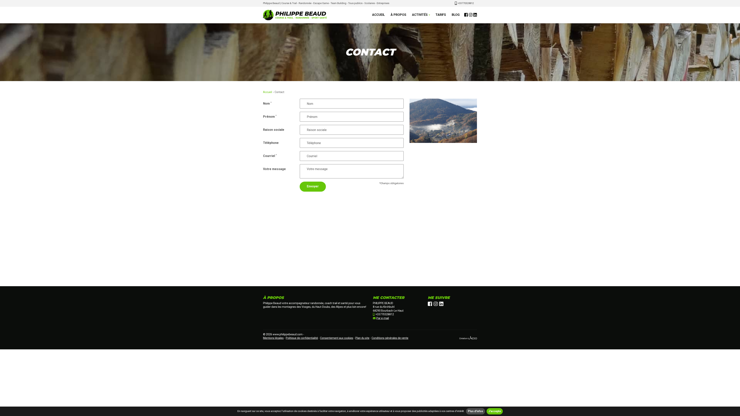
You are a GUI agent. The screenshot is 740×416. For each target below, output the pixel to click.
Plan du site (362, 338)
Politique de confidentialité (302, 338)
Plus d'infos (475, 411)
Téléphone (271, 143)
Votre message (274, 169)
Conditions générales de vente (390, 338)
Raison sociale (273, 130)
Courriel (270, 156)
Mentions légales (273, 338)
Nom (267, 103)
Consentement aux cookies (336, 338)
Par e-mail (382, 318)
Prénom (270, 116)
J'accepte (495, 411)
